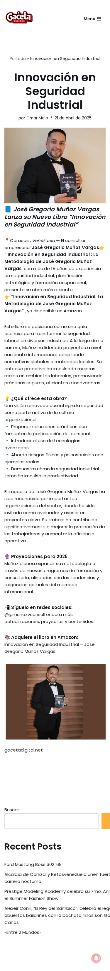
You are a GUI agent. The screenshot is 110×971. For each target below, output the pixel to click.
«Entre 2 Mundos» (22, 932)
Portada (18, 58)
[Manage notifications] (96, 958)
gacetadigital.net (23, 750)
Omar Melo (37, 118)
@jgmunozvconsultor (27, 614)
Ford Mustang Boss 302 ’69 (33, 864)
